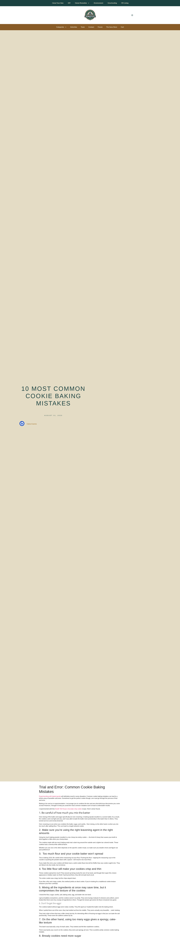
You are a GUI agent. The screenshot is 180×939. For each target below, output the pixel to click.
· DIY (69, 3)
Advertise (73, 27)
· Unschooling (112, 3)
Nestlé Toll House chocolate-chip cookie (68, 809)
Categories (60, 27)
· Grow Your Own (57, 3)
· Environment (98, 3)
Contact (91, 27)
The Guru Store (111, 27)
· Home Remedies (80, 3)
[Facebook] (128, 15)
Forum (100, 27)
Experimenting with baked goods (50, 796)
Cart (122, 27)
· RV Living (124, 3)
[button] (40, 15)
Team (83, 27)
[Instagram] (132, 15)
